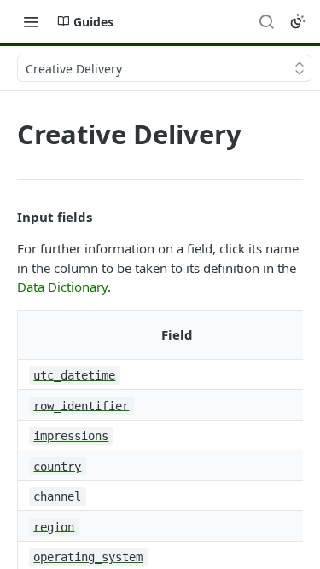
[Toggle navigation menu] (30, 21)
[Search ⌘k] (266, 21)
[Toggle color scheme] (297, 21)
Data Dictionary (62, 286)
